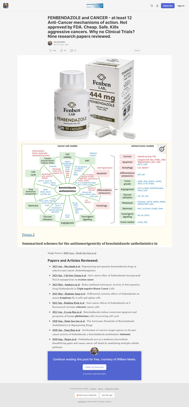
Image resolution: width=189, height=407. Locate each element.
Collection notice (112, 388)
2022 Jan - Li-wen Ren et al (66, 312)
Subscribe (168, 5)
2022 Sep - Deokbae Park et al (68, 303)
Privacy (93, 388)
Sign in (181, 5)
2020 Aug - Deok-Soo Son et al (80, 253)
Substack (82, 401)
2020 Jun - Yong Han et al (66, 330)
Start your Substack (88, 395)
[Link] (44, 260)
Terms (100, 388)
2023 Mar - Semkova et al (66, 284)
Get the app (107, 395)
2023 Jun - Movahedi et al (66, 266)
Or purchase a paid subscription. (94, 374)
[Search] (151, 5)
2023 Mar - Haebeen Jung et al (68, 293)
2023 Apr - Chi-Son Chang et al (69, 275)
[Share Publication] (157, 5)
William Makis (59, 42)
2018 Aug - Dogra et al (64, 339)
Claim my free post (94, 367)
